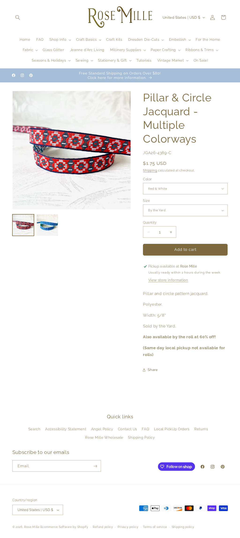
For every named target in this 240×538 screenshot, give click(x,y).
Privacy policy (128, 527)
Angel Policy (102, 429)
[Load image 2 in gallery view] (47, 225)
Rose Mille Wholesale (104, 437)
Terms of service (155, 527)
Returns (201, 429)
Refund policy (103, 527)
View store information (168, 280)
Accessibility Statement (65, 429)
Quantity (150, 222)
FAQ (145, 429)
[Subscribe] (95, 466)
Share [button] (153, 370)
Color (147, 179)
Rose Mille (31, 527)
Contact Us (127, 429)
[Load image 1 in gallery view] (23, 225)
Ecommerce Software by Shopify (64, 527)
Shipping (150, 170)
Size (146, 201)
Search (34, 429)
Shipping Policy (141, 437)
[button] (17, 17)
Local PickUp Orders (172, 429)
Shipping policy (183, 527)
